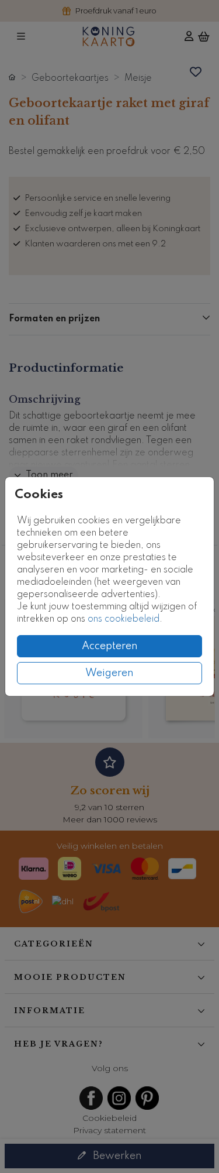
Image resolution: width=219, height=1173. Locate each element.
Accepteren (110, 646)
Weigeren (109, 673)
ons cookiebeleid (123, 619)
